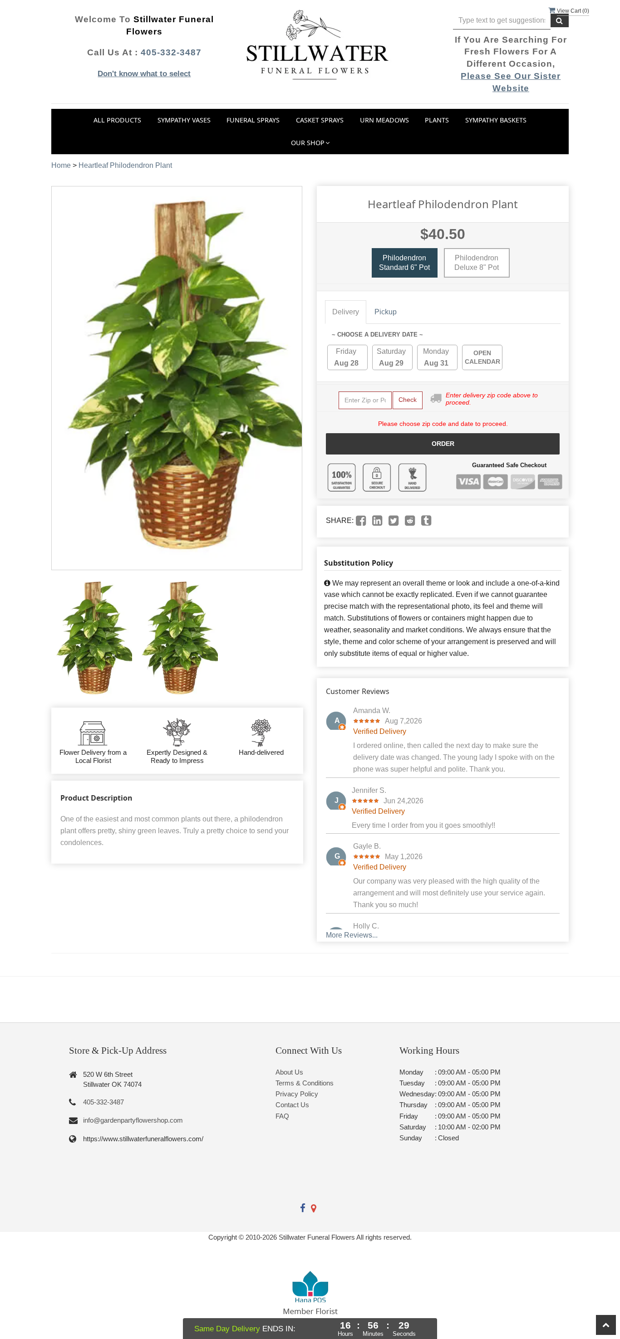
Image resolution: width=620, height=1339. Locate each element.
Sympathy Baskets (496, 120)
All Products (117, 120)
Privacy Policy (297, 1094)
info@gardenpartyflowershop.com (133, 1120)
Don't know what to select (144, 73)
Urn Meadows (384, 120)
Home (61, 165)
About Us (289, 1072)
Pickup (385, 312)
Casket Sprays (320, 120)
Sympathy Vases (184, 120)
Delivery (345, 312)
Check (408, 399)
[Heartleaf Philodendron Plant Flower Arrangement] (91, 639)
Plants (437, 120)
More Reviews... (352, 935)
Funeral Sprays (253, 120)
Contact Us (292, 1105)
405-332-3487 (171, 52)
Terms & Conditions (305, 1083)
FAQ (282, 1116)
